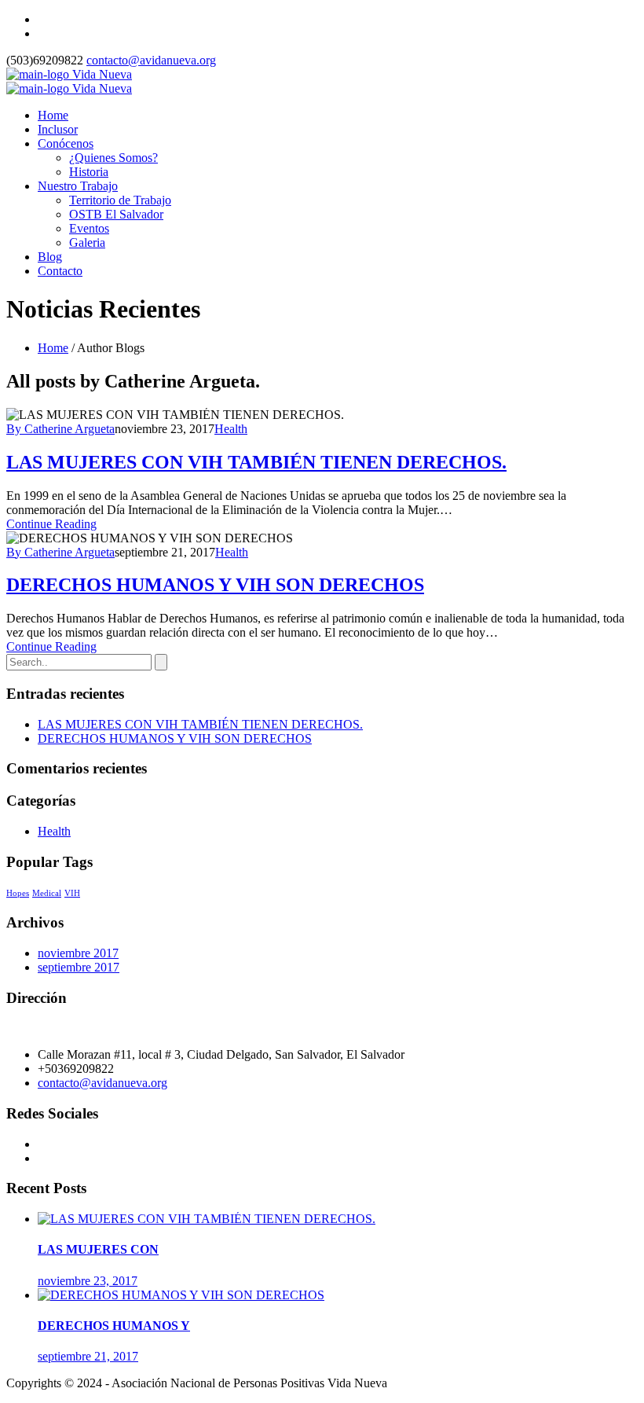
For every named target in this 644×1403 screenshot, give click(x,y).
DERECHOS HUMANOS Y (114, 1325)
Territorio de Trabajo (120, 200)
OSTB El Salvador (116, 214)
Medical (46, 893)
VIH (72, 893)
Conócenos (65, 143)
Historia (88, 171)
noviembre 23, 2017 (87, 1280)
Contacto (60, 270)
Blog (50, 256)
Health (230, 428)
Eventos (89, 228)
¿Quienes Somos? (113, 157)
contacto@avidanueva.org (151, 60)
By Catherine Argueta (60, 428)
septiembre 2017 (78, 967)
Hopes (17, 893)
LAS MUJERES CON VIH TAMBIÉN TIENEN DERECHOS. (256, 462)
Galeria (87, 242)
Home (53, 115)
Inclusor (58, 129)
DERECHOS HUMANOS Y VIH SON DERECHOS (215, 585)
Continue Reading (51, 524)
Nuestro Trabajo (78, 186)
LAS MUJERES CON (98, 1249)
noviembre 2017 (78, 953)
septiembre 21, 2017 (88, 1356)
